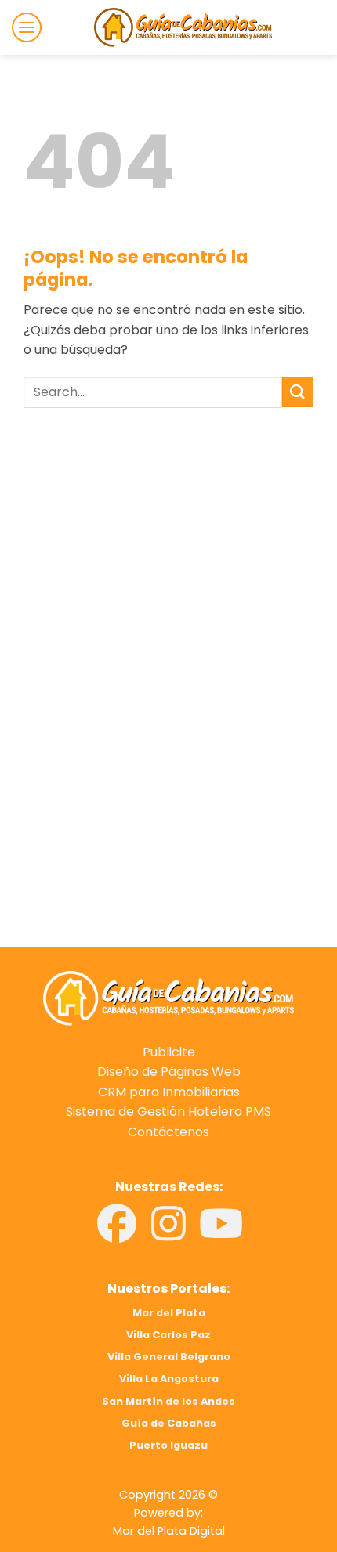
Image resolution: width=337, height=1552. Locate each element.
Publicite (169, 1052)
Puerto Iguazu (168, 1445)
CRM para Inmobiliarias (169, 1092)
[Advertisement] (168, 581)
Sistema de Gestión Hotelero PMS (168, 1112)
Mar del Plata (168, 1312)
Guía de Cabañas (168, 1423)
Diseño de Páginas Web (169, 1072)
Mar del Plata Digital (169, 1531)
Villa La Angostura (169, 1378)
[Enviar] (297, 392)
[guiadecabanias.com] (168, 997)
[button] (27, 27)
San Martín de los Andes (168, 1401)
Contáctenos (168, 1132)
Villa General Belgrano (168, 1356)
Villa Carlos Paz (168, 1334)
